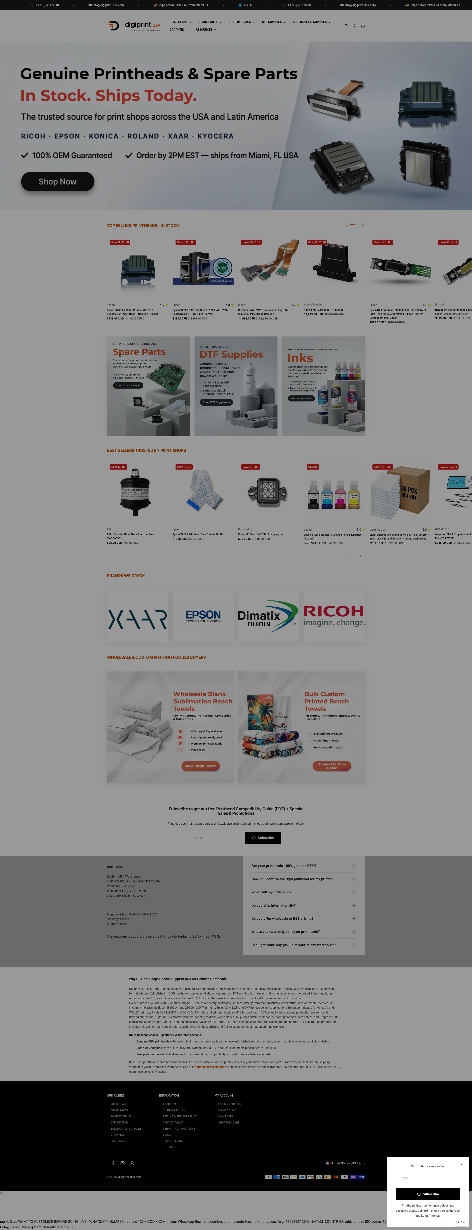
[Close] (461, 1164)
